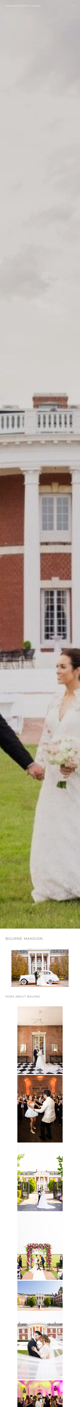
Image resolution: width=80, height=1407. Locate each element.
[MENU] (73, 6)
